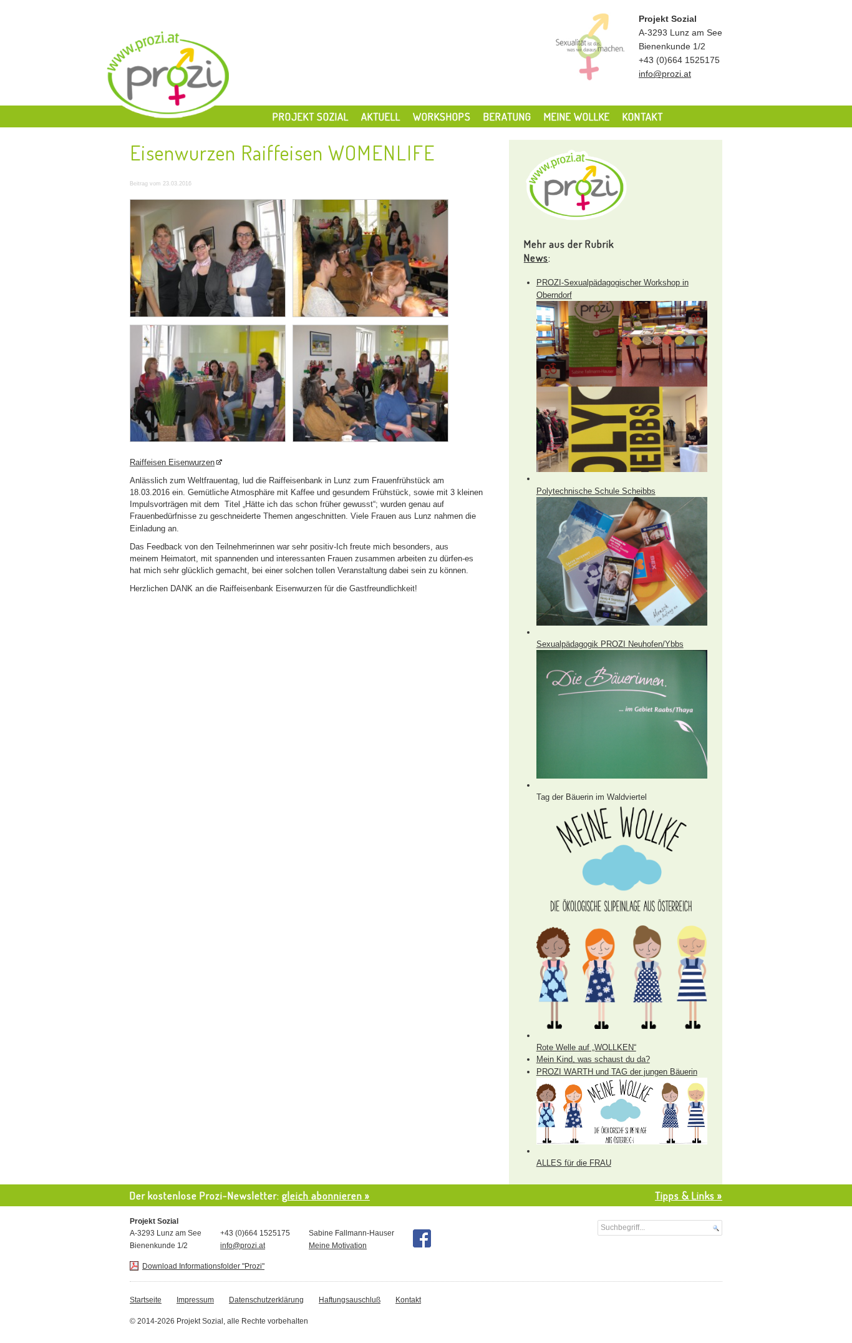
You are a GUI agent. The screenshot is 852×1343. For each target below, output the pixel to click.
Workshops (442, 116)
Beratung (507, 116)
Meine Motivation (338, 1245)
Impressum (195, 1300)
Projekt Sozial (218, 77)
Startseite (146, 1300)
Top (822, 1313)
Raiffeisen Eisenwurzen (172, 462)
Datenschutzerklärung (266, 1300)
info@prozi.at (665, 74)
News (536, 257)
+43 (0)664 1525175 (679, 60)
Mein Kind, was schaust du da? (593, 1059)
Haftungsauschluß (349, 1300)
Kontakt (642, 116)
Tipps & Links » (688, 1195)
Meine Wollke (577, 116)
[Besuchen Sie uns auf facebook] (422, 1238)
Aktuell (380, 116)
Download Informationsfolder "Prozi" (203, 1266)
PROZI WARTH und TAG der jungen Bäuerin (616, 1071)
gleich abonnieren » (326, 1195)
